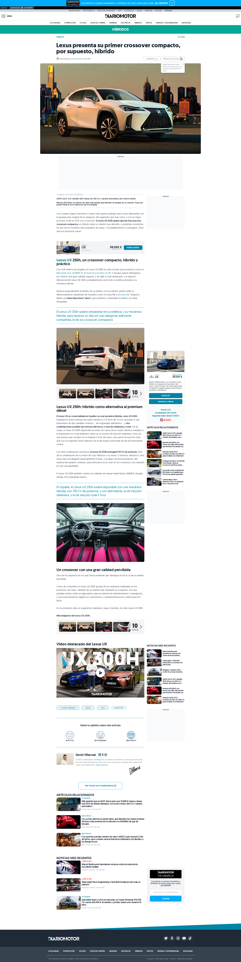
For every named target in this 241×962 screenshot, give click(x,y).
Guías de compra (97, 23)
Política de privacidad (185, 959)
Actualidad (55, 23)
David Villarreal (65, 59)
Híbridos (138, 23)
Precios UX (166, 409)
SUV (103, 707)
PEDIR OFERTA (133, 247)
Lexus (59, 213)
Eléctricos (125, 23)
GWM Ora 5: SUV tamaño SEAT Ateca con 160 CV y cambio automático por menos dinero (96, 199)
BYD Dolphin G (89, 10)
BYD (119, 10)
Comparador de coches (165, 412)
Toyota (119, 419)
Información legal (161, 959)
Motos (149, 23)
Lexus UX (64, 260)
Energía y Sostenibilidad (167, 23)
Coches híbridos (68, 707)
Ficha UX (166, 395)
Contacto (150, 959)
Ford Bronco (129, 10)
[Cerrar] (183, 64)
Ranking (113, 23)
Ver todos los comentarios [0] (100, 785)
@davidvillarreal (76, 59)
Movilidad (186, 23)
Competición (70, 23)
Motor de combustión (106, 10)
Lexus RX (124, 294)
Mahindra (148, 10)
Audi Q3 (90, 273)
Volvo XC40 (105, 273)
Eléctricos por (15, 8)
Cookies (172, 959)
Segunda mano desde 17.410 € (165, 415)
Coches (83, 23)
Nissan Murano (74, 10)
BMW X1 (79, 273)
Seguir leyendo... (102, 765)
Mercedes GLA (63, 273)
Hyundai (158, 10)
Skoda (139, 10)
